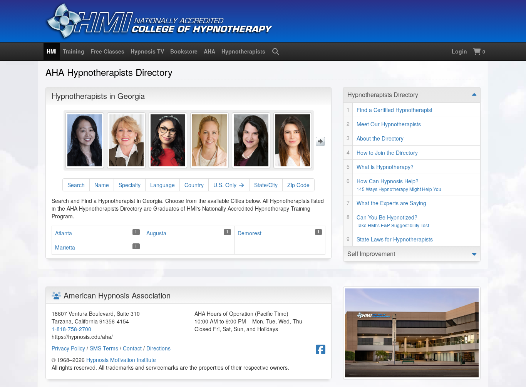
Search (76, 185)
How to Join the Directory (387, 152)
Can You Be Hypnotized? (393, 220)
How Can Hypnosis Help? (399, 184)
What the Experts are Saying (391, 203)
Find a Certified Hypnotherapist (394, 110)
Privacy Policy (68, 348)
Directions (158, 348)
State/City (266, 185)
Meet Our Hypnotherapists (389, 124)
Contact (132, 348)
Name (101, 185)
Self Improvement (371, 253)
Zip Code (298, 185)
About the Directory (380, 138)
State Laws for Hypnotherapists (395, 239)
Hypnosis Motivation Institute (121, 360)
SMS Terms (104, 348)
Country (194, 185)
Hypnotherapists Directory (382, 94)
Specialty (130, 185)
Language (162, 185)
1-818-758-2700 (71, 329)
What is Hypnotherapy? (385, 167)
